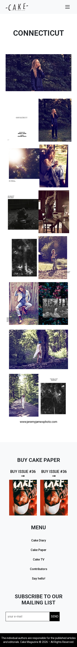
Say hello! (38, 578)
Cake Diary (38, 540)
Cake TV (38, 559)
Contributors (38, 569)
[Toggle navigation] (67, 7)
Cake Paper (38, 550)
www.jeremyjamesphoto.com (38, 422)
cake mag (17, 7)
